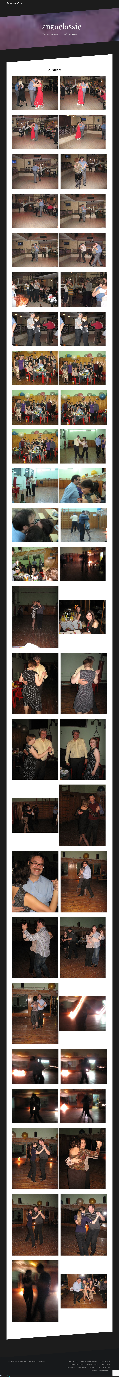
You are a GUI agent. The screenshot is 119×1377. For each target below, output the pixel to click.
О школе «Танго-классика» (89, 1361)
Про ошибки (106, 1367)
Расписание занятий (77, 1364)
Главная (68, 1361)
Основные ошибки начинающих (100, 1370)
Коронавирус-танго (94, 1367)
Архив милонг (106, 1364)
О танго (75, 1361)
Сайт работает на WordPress (17, 1361)
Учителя (96, 1364)
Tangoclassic (59, 26)
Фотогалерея (71, 1367)
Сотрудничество (105, 1361)
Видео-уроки (82, 1367)
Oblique (34, 1361)
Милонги (89, 1364)
